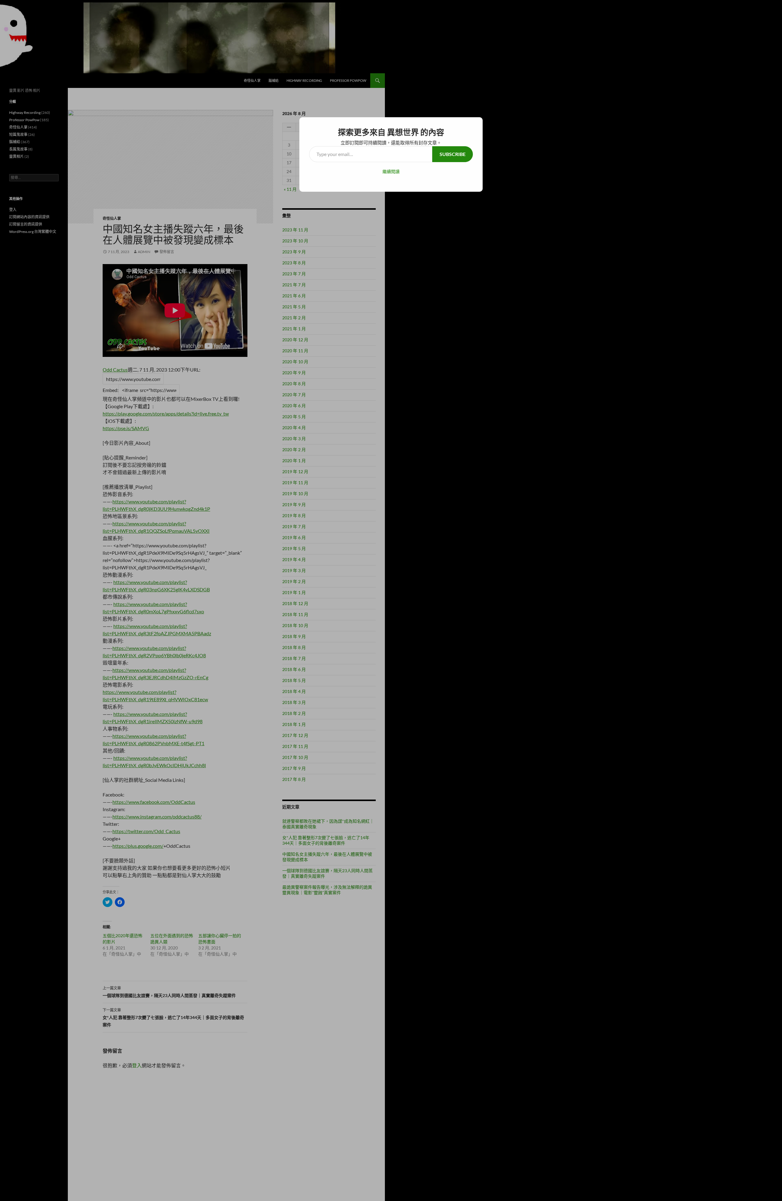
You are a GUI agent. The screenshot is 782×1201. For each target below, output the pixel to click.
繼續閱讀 (391, 171)
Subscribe (453, 154)
